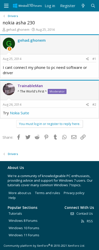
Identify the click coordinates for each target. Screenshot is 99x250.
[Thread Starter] (9, 49)
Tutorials (15, 213)
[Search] (93, 5)
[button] (6, 5)
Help (12, 197)
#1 (94, 59)
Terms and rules (47, 193)
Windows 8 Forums (23, 220)
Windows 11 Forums (24, 235)
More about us (20, 193)
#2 (94, 104)
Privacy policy (74, 193)
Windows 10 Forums (24, 228)
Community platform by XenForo (44, 245)
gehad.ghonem (17, 29)
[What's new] (83, 5)
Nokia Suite (19, 112)
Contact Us (84, 213)
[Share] (87, 59)
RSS (89, 221)
